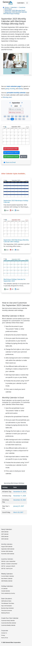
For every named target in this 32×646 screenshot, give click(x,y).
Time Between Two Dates (7, 603)
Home (6, 7)
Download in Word (12, 153)
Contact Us (4, 633)
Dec (24, 119)
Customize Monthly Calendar (8, 623)
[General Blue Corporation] (8, 3)
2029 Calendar (4, 539)
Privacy (3, 635)
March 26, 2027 (18, 512)
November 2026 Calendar (7, 553)
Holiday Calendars (16, 112)
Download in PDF (11, 149)
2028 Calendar (4, 536)
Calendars (20, 3)
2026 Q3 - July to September (8, 561)
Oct (16, 119)
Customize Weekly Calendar (8, 625)
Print (24, 157)
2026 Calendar (4, 531)
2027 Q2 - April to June (6, 568)
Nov (20, 119)
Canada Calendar (5, 591)
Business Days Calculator (7, 608)
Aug (8, 119)
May (20, 116)
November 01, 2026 (19, 491)
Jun (24, 116)
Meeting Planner (5, 613)
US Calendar (4, 588)
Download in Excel (12, 157)
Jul (27, 116)
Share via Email (10, 162)
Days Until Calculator (6, 605)
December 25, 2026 (19, 500)
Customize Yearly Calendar (8, 620)
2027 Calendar (4, 534)
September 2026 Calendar (7, 549)
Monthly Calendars (6, 544)
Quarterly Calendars (7, 559)
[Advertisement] (16, 92)
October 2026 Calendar (7, 551)
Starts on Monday (16, 109)
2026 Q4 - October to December (9, 563)
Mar (12, 116)
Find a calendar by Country (8, 593)
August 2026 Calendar (6, 546)
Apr (16, 116)
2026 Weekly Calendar (6, 581)
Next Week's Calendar (6, 578)
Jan (5, 116)
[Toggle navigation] (27, 2)
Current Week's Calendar (7, 576)
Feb (9, 116)
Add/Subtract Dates (6, 601)
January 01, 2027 (18, 506)
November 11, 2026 (19, 496)
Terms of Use (4, 637)
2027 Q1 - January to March (8, 566)
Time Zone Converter (6, 610)
